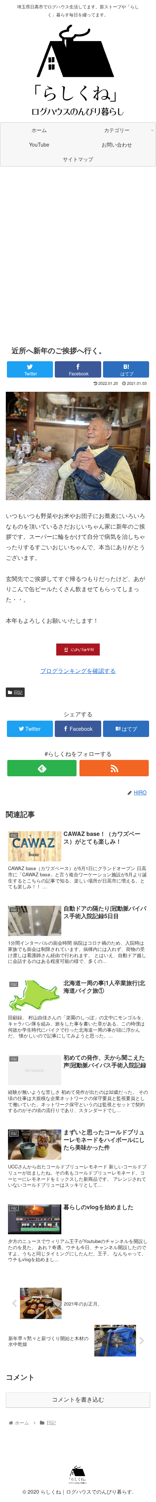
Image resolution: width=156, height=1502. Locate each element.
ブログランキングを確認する (78, 670)
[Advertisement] (78, 253)
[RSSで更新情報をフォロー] (114, 768)
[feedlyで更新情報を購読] (42, 768)
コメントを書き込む (78, 1400)
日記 (18, 692)
